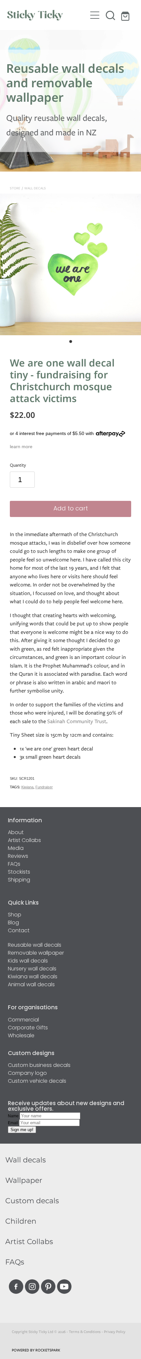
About (16, 833)
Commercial (23, 1020)
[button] (110, 15)
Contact (19, 931)
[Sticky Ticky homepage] (47, 15)
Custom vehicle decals (37, 1081)
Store (15, 188)
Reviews (18, 856)
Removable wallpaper (36, 953)
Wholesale (21, 1036)
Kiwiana (27, 787)
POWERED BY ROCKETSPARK (36, 1350)
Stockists (19, 872)
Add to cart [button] (70, 509)
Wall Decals (35, 188)
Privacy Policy (114, 1331)
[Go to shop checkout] (126, 15)
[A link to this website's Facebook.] (16, 1286)
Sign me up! (21, 1129)
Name (14, 1116)
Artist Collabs (24, 840)
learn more (21, 446)
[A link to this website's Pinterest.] (48, 1286)
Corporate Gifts (28, 1028)
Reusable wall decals (34, 945)
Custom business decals (39, 1065)
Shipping (19, 880)
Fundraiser (44, 787)
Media (16, 848)
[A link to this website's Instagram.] (32, 1286)
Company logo (27, 1073)
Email (13, 1123)
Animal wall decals (31, 985)
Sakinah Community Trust (76, 721)
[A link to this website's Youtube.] (64, 1286)
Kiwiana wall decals (32, 977)
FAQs (14, 864)
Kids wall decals (28, 961)
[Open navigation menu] (95, 15)
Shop (14, 915)
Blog (13, 923)
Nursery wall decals (32, 969)
